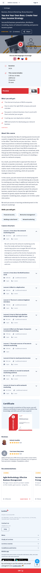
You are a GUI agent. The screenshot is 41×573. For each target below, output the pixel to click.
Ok (37, 565)
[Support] (37, 561)
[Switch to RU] (22, 59)
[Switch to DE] (18, 59)
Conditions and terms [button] (9, 548)
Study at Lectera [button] (7, 539)
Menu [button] (3, 535)
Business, (5, 12)
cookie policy (17, 566)
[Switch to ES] (26, 59)
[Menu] (3, 3)
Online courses (13, 3)
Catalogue (7, 8)
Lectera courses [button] (7, 544)
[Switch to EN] (15, 59)
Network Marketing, (14, 12)
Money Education (27, 12)
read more (5, 127)
